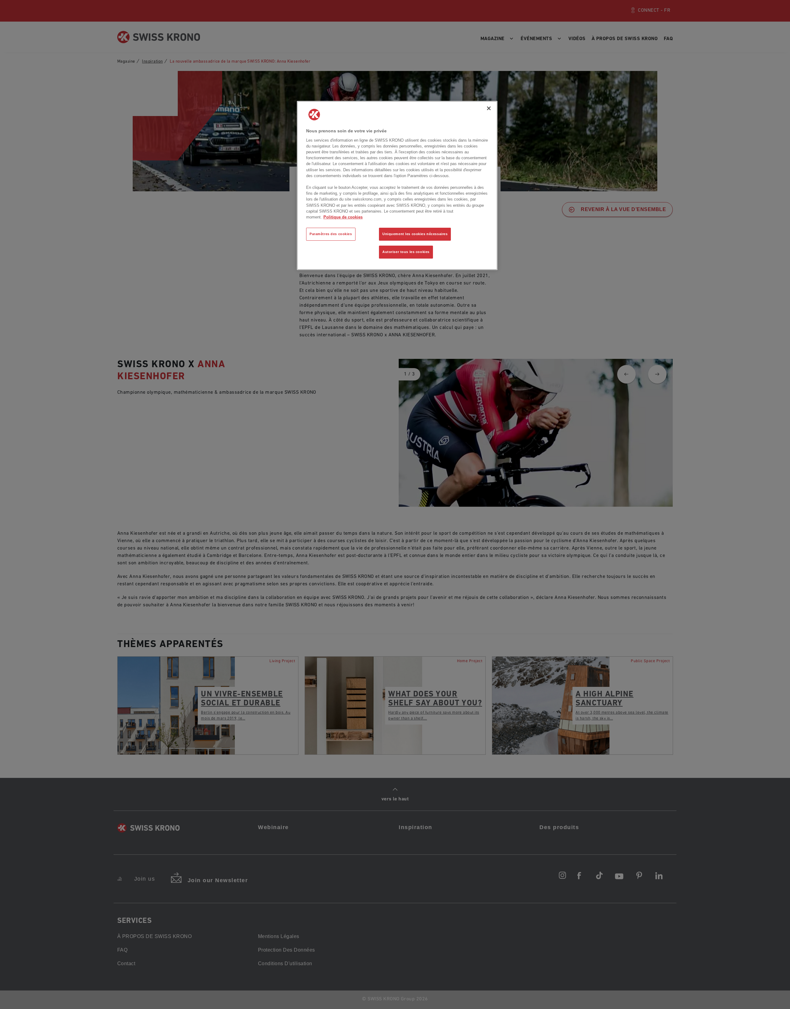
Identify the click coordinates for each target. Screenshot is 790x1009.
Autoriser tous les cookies (406, 252)
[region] (397, 185)
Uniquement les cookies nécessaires (414, 234)
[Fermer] (489, 108)
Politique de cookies (343, 217)
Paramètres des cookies (331, 234)
